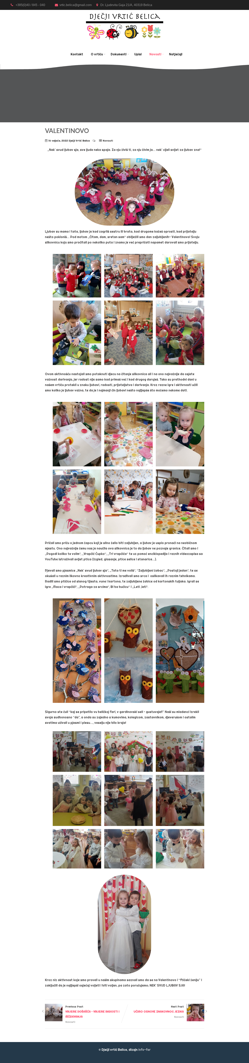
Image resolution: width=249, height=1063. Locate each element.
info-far (144, 1050)
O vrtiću (97, 54)
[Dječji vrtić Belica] (124, 12)
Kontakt (77, 54)
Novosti (155, 54)
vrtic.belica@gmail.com (76, 5)
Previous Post (92, 1011)
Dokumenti (118, 54)
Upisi (138, 54)
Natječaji (175, 54)
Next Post (159, 1009)
